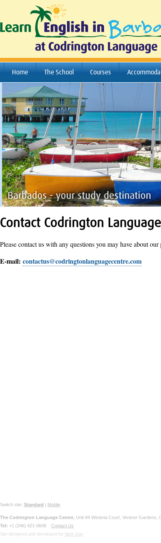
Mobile (53, 504)
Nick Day (74, 533)
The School (59, 72)
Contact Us (62, 525)
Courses (100, 72)
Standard (34, 504)
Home (20, 72)
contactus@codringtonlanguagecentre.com (82, 261)
